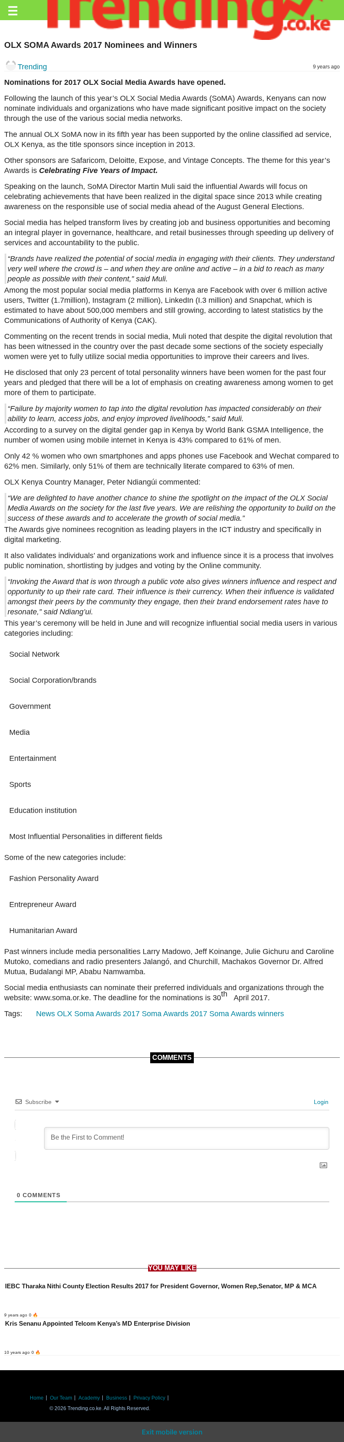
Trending (32, 67)
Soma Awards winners (246, 1013)
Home (37, 1398)
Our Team (61, 1398)
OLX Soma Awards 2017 (98, 1013)
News (45, 1013)
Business (116, 1398)
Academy (89, 1398)
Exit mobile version (172, 1432)
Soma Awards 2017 (174, 1013)
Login (320, 1102)
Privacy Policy (149, 1398)
